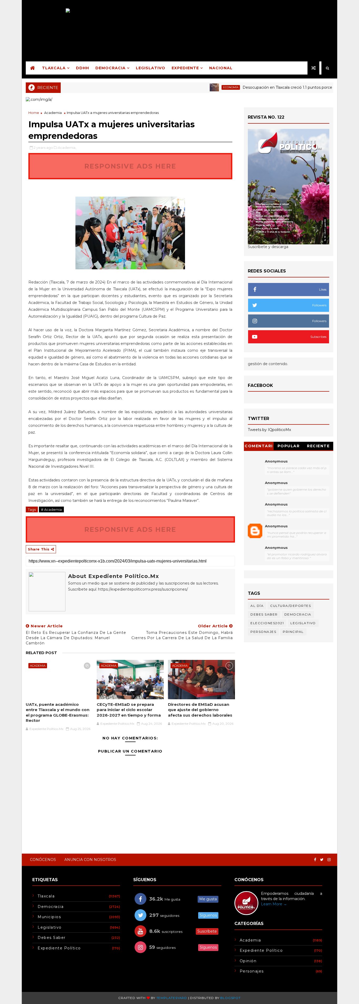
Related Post (41, 652)
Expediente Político (59, 948)
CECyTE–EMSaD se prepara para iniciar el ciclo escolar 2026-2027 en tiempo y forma (129, 710)
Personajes (263, 632)
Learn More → (274, 904)
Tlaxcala (54, 68)
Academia (53, 113)
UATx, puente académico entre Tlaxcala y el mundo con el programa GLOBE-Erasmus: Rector (57, 712)
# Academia (51, 509)
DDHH (82, 68)
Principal (293, 632)
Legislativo (150, 68)
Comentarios (259, 447)
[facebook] (315, 860)
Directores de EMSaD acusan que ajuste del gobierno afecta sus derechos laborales (200, 710)
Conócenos (43, 859)
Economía (216, 87)
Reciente (318, 446)
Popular (289, 446)
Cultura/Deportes (290, 606)
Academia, (67, 147)
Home (33, 113)
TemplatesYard (171, 998)
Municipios (49, 916)
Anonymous (276, 461)
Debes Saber (264, 614)
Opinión (248, 961)
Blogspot (230, 998)
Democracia (110, 68)
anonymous (276, 526)
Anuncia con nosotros (90, 859)
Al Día (257, 606)
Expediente (185, 68)
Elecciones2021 (267, 623)
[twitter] (322, 860)
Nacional (221, 68)
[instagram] (329, 860)
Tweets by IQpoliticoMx (269, 429)
